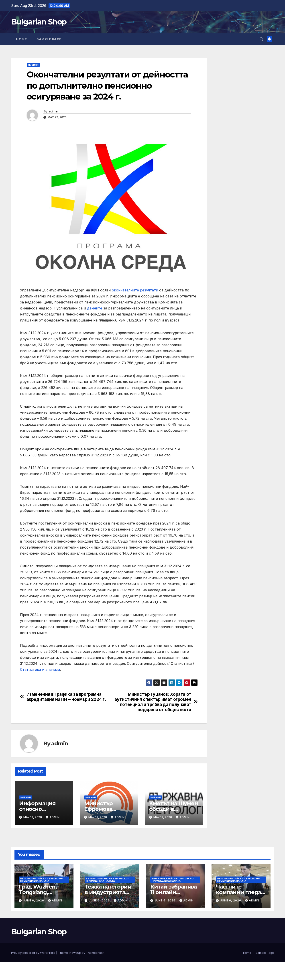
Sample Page (49, 39)
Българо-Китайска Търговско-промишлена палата (41, 879)
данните (94, 308)
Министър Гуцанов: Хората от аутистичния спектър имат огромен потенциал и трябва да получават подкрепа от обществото (152, 702)
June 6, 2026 (34, 900)
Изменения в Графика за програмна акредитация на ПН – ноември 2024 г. (66, 697)
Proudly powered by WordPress (33, 952)
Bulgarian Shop (38, 21)
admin (53, 111)
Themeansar (95, 952)
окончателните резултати (135, 290)
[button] (261, 39)
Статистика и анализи (40, 669)
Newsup (75, 952)
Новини (33, 64)
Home (21, 39)
